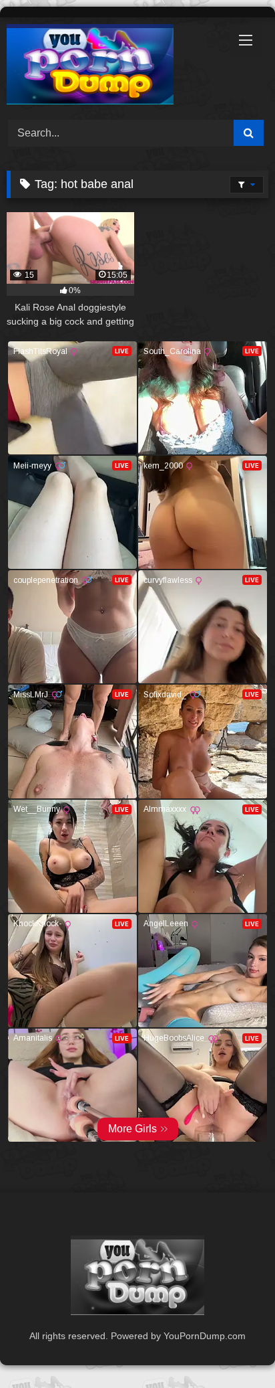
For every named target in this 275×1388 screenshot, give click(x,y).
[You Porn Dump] (113, 66)
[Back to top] (233, 1348)
